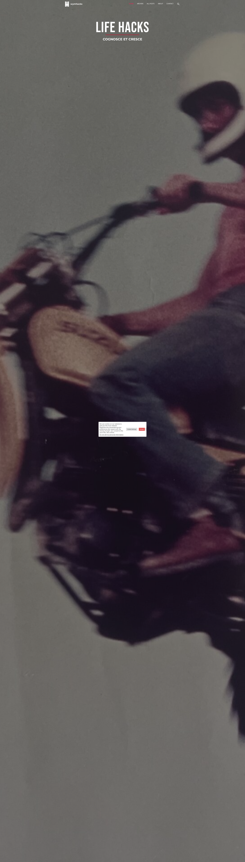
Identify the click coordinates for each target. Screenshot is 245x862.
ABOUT (160, 4)
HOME (131, 4)
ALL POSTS (150, 4)
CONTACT (170, 4)
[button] (178, 4)
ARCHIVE (140, 4)
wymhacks (76, 4)
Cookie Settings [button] (131, 429)
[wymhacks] (67, 4)
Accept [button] (142, 429)
